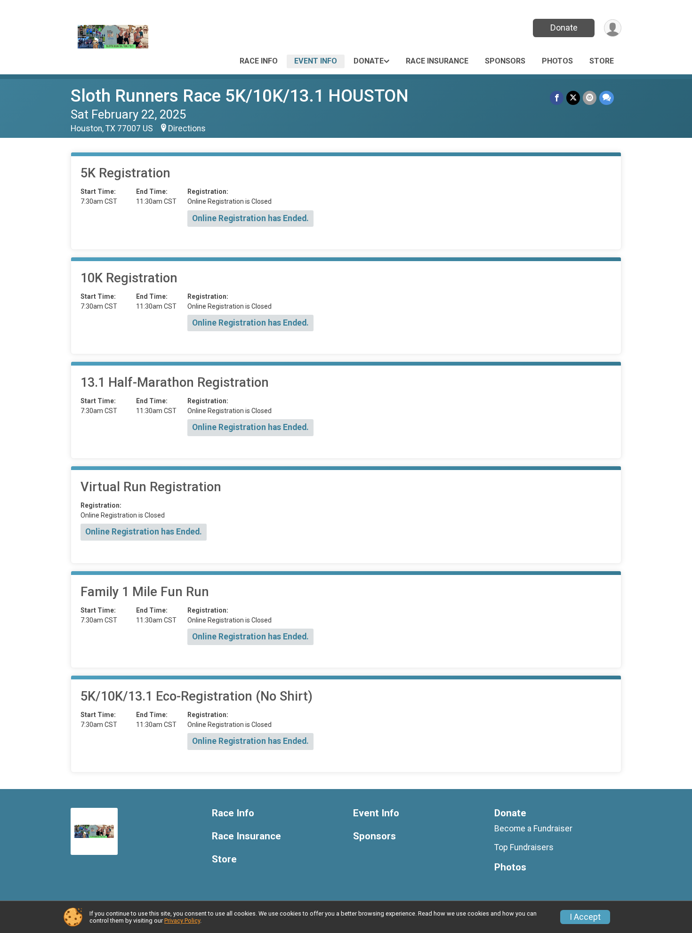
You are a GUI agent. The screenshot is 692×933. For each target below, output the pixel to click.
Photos (557, 60)
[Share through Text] (606, 97)
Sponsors (505, 60)
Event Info (315, 60)
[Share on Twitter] (573, 97)
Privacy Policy (182, 920)
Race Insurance (437, 60)
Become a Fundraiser (533, 828)
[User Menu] (612, 28)
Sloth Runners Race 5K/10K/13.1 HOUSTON (240, 96)
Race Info (259, 60)
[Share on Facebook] (556, 97)
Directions (187, 128)
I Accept (585, 917)
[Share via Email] (589, 97)
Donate (564, 27)
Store (601, 60)
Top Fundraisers (524, 847)
